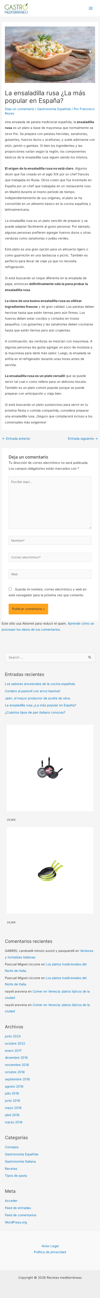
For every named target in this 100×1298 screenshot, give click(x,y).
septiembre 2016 (17, 1079)
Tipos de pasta (16, 1175)
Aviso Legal (50, 1246)
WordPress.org (16, 1222)
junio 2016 (12, 1100)
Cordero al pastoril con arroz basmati (32, 691)
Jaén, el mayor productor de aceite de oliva (37, 698)
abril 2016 (12, 1115)
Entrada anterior (16, 438)
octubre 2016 (15, 1072)
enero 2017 (13, 1050)
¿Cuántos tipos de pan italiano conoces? (35, 712)
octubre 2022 (15, 1043)
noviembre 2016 (17, 1065)
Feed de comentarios (20, 1215)
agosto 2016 (14, 1086)
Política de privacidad (50, 1252)
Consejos (12, 1147)
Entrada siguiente (83, 438)
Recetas (11, 1168)
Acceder (11, 1201)
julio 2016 (12, 1093)
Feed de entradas (18, 1208)
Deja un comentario (19, 109)
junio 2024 (13, 1036)
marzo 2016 (14, 1122)
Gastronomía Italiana (20, 1161)
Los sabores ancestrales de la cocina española (40, 684)
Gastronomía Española (54, 109)
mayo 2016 (13, 1108)
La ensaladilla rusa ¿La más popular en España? (40, 705)
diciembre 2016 (16, 1057)
